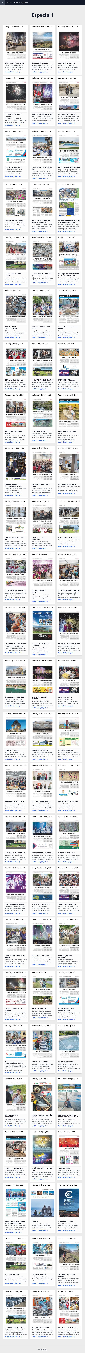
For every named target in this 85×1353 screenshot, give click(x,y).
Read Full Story (12, 72)
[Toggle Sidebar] (2, 2)
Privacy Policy (42, 1349)
